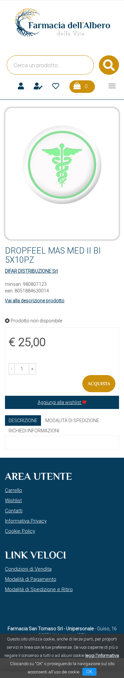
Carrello (13, 490)
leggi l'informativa (102, 655)
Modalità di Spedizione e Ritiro (39, 589)
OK (89, 671)
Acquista (99, 383)
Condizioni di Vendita (28, 569)
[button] (12, 368)
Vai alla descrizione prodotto (34, 300)
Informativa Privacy (26, 521)
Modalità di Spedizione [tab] (72, 420)
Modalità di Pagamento (30, 579)
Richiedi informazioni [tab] (34, 430)
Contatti (13, 511)
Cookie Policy (20, 531)
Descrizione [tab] (23, 420)
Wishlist (13, 500)
